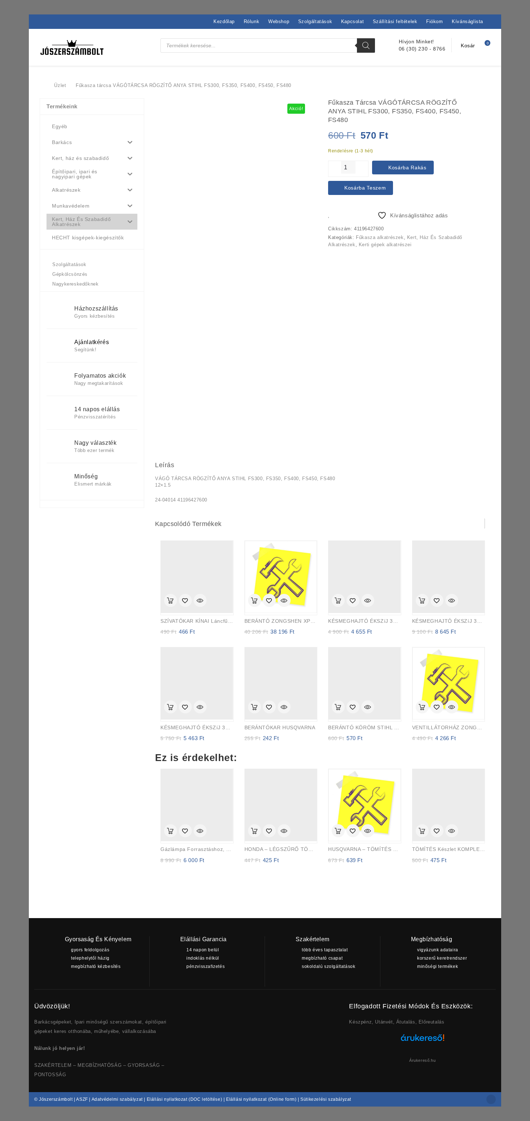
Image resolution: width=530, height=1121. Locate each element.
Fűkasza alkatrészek (379, 237)
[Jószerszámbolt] (43, 85)
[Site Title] (72, 47)
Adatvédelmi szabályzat (117, 1099)
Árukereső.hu (422, 1060)
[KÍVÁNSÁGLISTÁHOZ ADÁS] (185, 601)
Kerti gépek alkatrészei (385, 244)
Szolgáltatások (315, 21)
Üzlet (60, 85)
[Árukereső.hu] (422, 1040)
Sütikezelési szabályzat (325, 1099)
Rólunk (252, 21)
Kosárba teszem (365, 188)
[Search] (366, 45)
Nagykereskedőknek (75, 284)
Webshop (278, 21)
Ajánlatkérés (91, 342)
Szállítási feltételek (395, 21)
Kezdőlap (224, 21)
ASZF (82, 1099)
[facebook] (491, 1099)
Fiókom (434, 21)
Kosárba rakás (407, 167)
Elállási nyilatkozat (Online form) (261, 1099)
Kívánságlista (467, 21)
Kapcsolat (352, 21)
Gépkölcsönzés (70, 274)
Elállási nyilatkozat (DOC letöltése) (184, 1099)
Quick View (200, 601)
